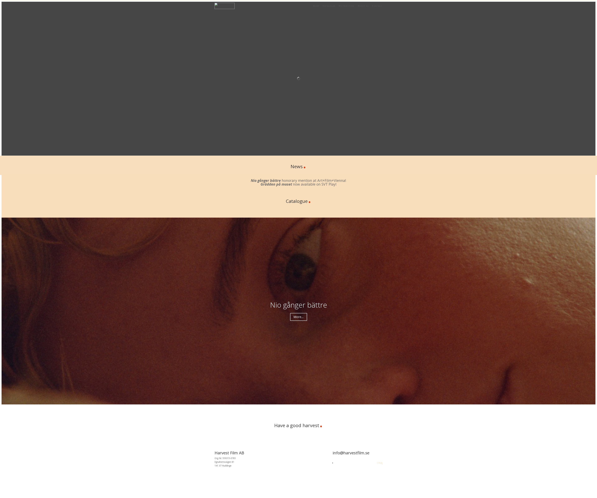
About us (363, 5)
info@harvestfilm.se (351, 453)
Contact (377, 5)
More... (299, 317)
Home (316, 5)
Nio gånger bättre (298, 305)
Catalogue (329, 5)
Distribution (346, 5)
